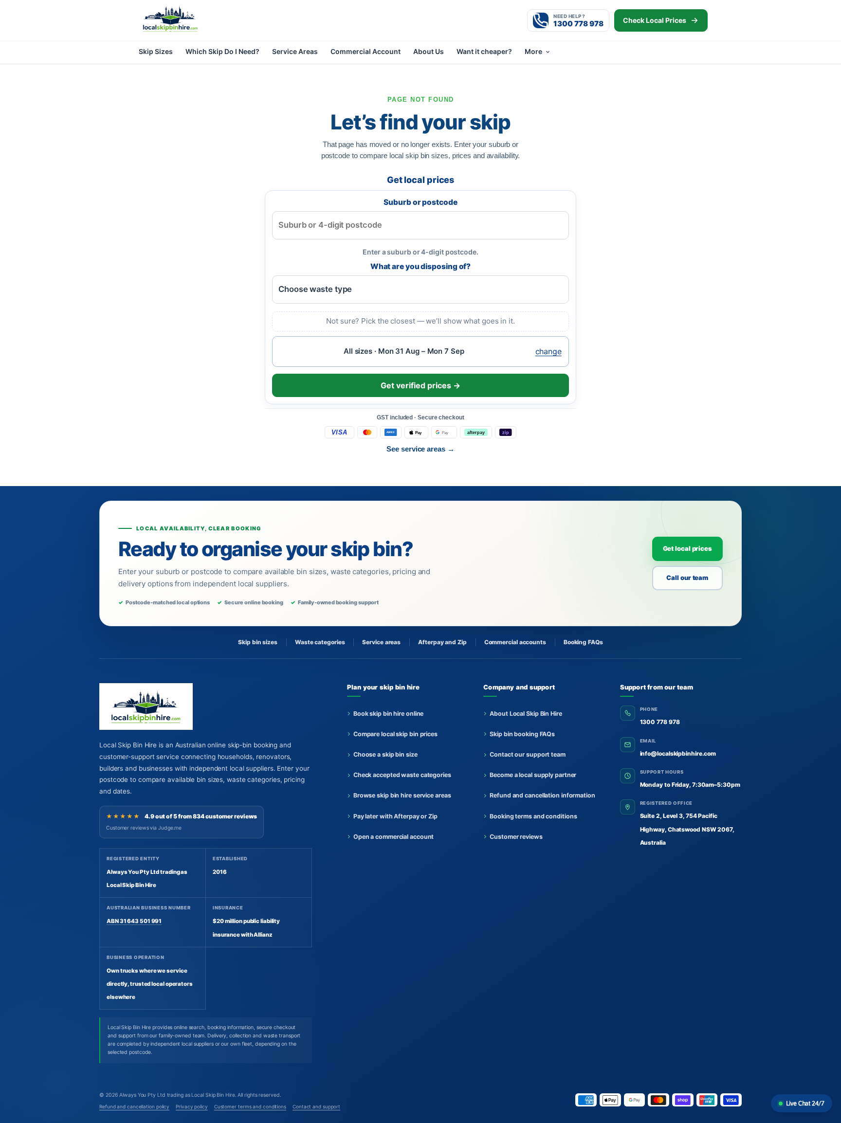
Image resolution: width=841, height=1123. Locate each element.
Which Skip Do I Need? (222, 51)
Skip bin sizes (257, 642)
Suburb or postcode (420, 202)
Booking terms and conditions (533, 816)
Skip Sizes (156, 51)
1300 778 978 (660, 721)
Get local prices (687, 548)
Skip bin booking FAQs (522, 734)
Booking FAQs (583, 642)
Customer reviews (516, 836)
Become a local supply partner (533, 775)
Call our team (687, 577)
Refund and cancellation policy (134, 1106)
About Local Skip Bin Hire (526, 713)
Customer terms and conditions (250, 1106)
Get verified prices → (420, 385)
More (533, 51)
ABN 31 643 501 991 (134, 921)
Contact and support (316, 1106)
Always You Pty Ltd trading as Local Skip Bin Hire (177, 1095)
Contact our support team (528, 754)
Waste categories (320, 642)
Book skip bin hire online (388, 713)
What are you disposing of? (420, 266)
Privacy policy (192, 1106)
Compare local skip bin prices (395, 734)
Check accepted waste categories (402, 775)
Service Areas (295, 51)
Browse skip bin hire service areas (402, 795)
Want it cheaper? (484, 51)
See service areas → (420, 449)
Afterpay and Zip (442, 642)
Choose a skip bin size (385, 754)
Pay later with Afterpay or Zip (395, 816)
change (548, 351)
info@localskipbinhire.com (678, 753)
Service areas (381, 642)
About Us (428, 51)
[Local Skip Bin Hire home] (186, 18)
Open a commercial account (393, 836)
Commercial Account (365, 51)
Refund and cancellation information (542, 795)
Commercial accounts (515, 642)
